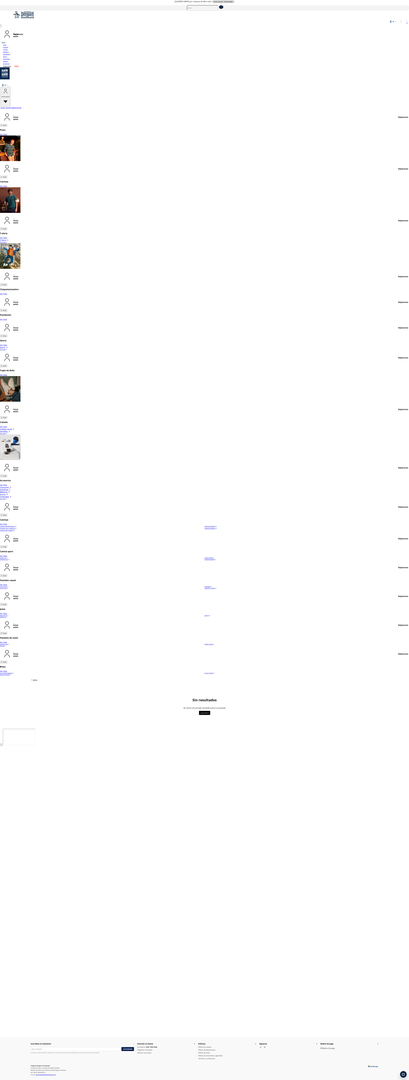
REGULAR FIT (3, 615)
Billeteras (4, 492)
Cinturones (4, 487)
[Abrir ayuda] (403, 1074)
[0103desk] (10, 212)
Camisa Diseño (209, 528)
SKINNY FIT (3, 617)
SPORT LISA (3, 558)
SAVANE (2, 646)
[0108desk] (10, 268)
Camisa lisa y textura (7, 528)
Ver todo (3, 242)
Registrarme (18, 34)
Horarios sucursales (144, 1053)
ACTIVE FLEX (3, 588)
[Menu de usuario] (401, 21)
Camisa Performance (7, 526)
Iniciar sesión (7, 34)
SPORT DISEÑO (208, 558)
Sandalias (4, 431)
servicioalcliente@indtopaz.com (46, 1075)
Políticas (201, 1044)
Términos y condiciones (206, 1059)
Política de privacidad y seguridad (210, 1056)
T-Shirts (3, 240)
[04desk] (10, 459)
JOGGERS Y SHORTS (209, 588)
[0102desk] (10, 160)
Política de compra (204, 1047)
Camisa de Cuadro (6, 530)
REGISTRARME (228, 1)
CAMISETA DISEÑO (209, 559)
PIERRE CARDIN (208, 644)
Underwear (7, 66)
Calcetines (4, 489)
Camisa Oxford (209, 526)
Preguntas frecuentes (145, 1050)
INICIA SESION (218, 1)
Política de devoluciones (206, 1050)
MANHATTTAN (4, 644)
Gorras (3, 494)
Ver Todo (3, 134)
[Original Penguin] (23, 17)
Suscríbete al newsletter (41, 1044)
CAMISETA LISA (4, 559)
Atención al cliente (145, 1044)
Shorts (3, 347)
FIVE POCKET (3, 586)
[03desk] (10, 401)
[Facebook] (260, 1047)
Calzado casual (6, 429)
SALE (16, 66)
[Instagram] (264, 1047)
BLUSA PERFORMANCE (6, 673)
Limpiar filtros (204, 713)
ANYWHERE (207, 586)
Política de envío (204, 1053)
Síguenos (263, 1044)
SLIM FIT (206, 615)
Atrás (4, 125)
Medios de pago (326, 1044)
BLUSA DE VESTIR (4, 675)
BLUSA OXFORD (208, 673)
